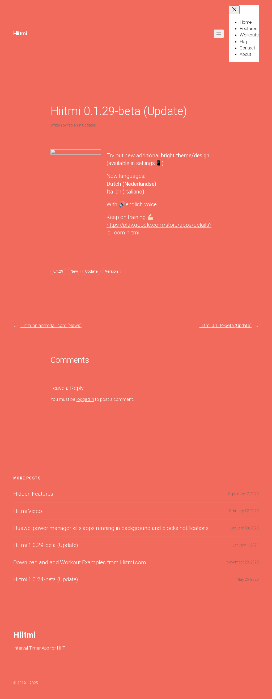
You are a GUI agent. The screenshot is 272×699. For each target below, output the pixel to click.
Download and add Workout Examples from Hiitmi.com (79, 562)
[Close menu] (234, 9)
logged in (85, 399)
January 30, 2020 (245, 528)
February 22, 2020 (244, 511)
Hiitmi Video (27, 511)
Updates (89, 125)
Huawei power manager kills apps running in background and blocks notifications (111, 528)
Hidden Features (33, 494)
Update (91, 271)
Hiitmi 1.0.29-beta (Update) (45, 545)
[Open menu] (218, 33)
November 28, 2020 (243, 562)
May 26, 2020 (248, 579)
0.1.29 (58, 271)
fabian (72, 125)
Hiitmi (20, 33)
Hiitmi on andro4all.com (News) (51, 325)
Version (111, 271)
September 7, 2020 (243, 494)
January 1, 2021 (245, 545)
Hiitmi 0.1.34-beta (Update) (225, 325)
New (74, 271)
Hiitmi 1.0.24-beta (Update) (45, 579)
